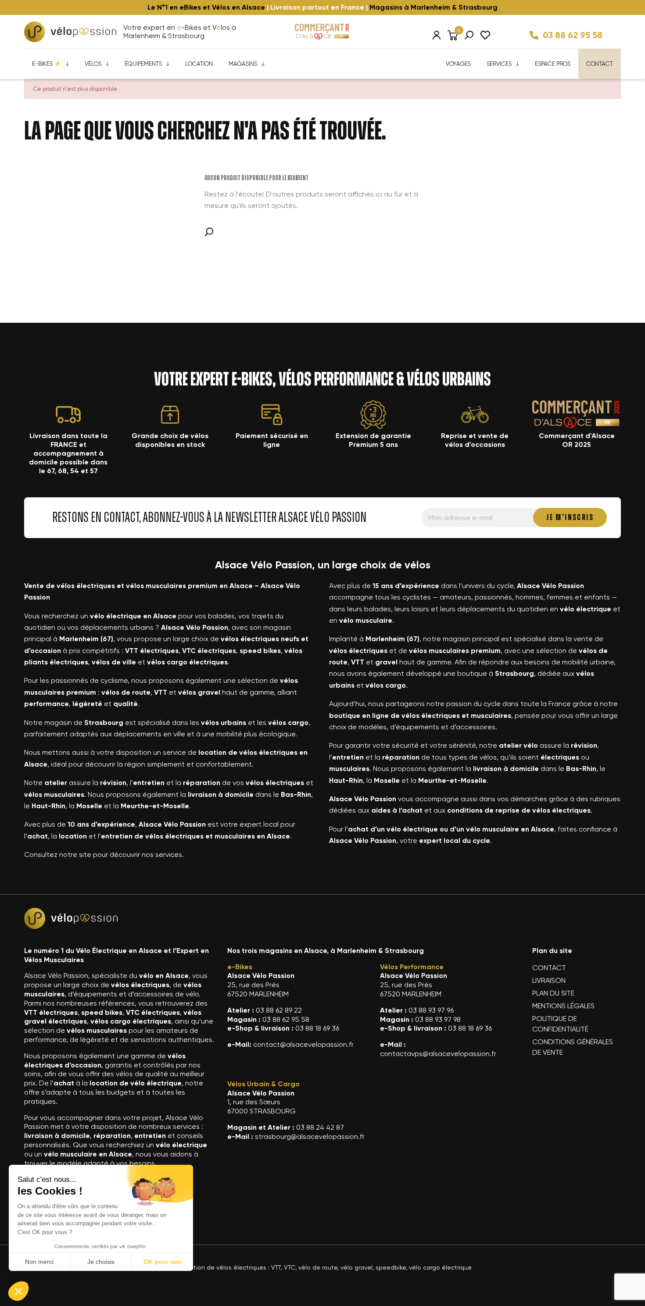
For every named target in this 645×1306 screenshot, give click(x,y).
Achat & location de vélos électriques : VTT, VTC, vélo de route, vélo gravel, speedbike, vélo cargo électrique (314, 1267)
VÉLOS (93, 63)
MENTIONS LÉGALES (563, 1006)
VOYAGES (458, 63)
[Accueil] (70, 31)
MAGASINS (243, 63)
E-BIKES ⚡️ (46, 63)
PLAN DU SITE (553, 993)
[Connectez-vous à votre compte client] (436, 35)
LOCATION (199, 63)
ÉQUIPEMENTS (143, 63)
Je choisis (101, 1261)
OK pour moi (162, 1261)
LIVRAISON (549, 980)
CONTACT (599, 63)
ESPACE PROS (552, 63)
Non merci (39, 1261)
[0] (453, 35)
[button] (18, 1291)
